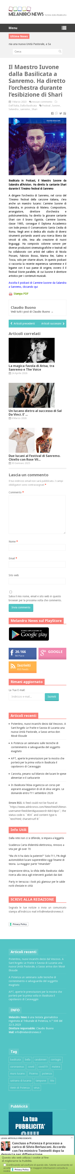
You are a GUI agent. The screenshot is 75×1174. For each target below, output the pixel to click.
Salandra (13, 109)
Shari (34, 109)
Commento (16, 492)
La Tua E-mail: (17, 690)
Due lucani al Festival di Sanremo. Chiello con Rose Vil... (34, 458)
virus (36, 1087)
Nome (13, 541)
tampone (41, 1080)
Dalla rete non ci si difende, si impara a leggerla (36, 838)
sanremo (25, 109)
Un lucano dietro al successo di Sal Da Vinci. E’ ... (35, 413)
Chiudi (72, 1137)
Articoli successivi (51, 323)
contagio (56, 1059)
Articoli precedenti (24, 323)
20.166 (20, 651)
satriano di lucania (20, 1080)
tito (52, 1080)
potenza (47, 1073)
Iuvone (56, 105)
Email (13, 558)
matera (56, 1066)
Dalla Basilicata (28, 105)
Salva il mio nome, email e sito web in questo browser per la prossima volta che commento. (35, 598)
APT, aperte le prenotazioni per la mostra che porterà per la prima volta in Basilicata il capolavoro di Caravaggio (37, 762)
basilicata (15, 1059)
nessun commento (42, 101)
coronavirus (17, 1066)
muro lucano (17, 1073)
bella (27, 1059)
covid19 (43, 1066)
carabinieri (41, 1059)
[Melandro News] (37, 14)
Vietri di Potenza (20, 1087)
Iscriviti (24, 665)
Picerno (33, 1073)
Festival (46, 105)
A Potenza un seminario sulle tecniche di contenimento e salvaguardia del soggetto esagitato (35, 747)
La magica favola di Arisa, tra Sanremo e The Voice (31, 368)
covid (31, 1066)
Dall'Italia (14, 105)
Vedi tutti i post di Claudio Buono (32, 311)
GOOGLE (55, 651)
